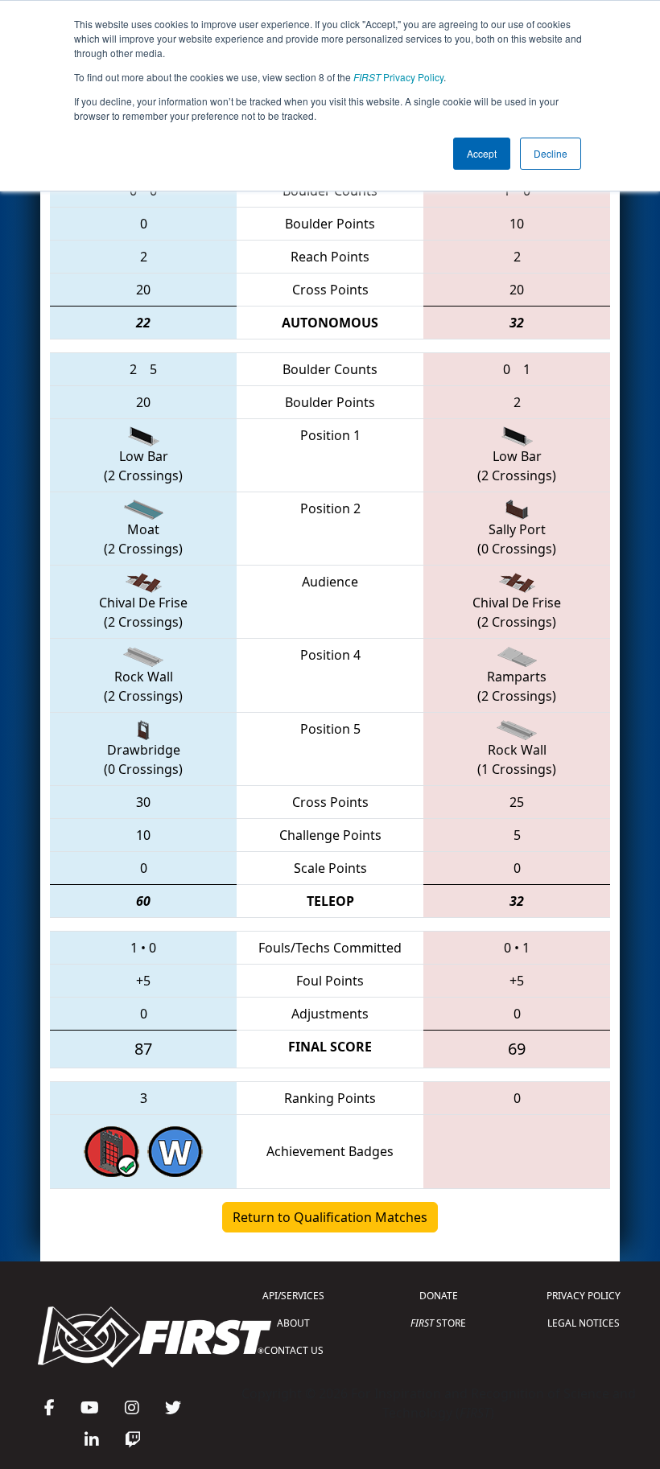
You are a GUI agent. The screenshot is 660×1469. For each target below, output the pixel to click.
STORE (438, 1323)
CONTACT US (294, 1350)
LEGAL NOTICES (583, 1323)
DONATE (438, 1295)
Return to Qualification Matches (330, 1217)
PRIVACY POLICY (584, 1295)
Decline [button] (550, 153)
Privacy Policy (398, 77)
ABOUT (293, 1323)
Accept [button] (482, 153)
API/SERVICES (293, 1295)
